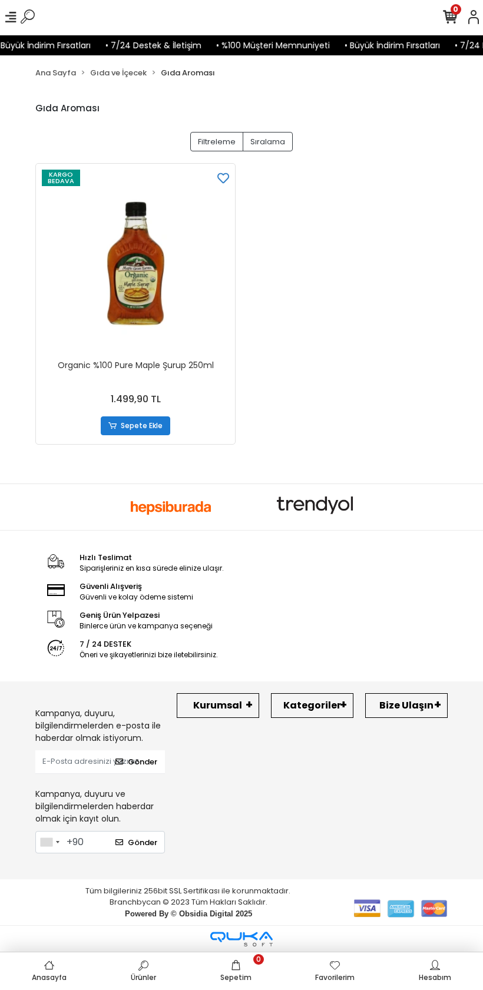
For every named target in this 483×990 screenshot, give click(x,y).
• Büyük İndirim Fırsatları (384, 45)
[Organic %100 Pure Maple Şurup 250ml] (135, 263)
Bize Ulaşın (406, 705)
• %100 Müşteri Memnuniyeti (265, 45)
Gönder (142, 761)
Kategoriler (312, 705)
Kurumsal (217, 705)
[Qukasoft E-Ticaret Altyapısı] (241, 939)
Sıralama (267, 141)
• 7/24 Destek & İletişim (146, 45)
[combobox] (49, 842)
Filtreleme (217, 141)
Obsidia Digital (206, 913)
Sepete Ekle (142, 425)
